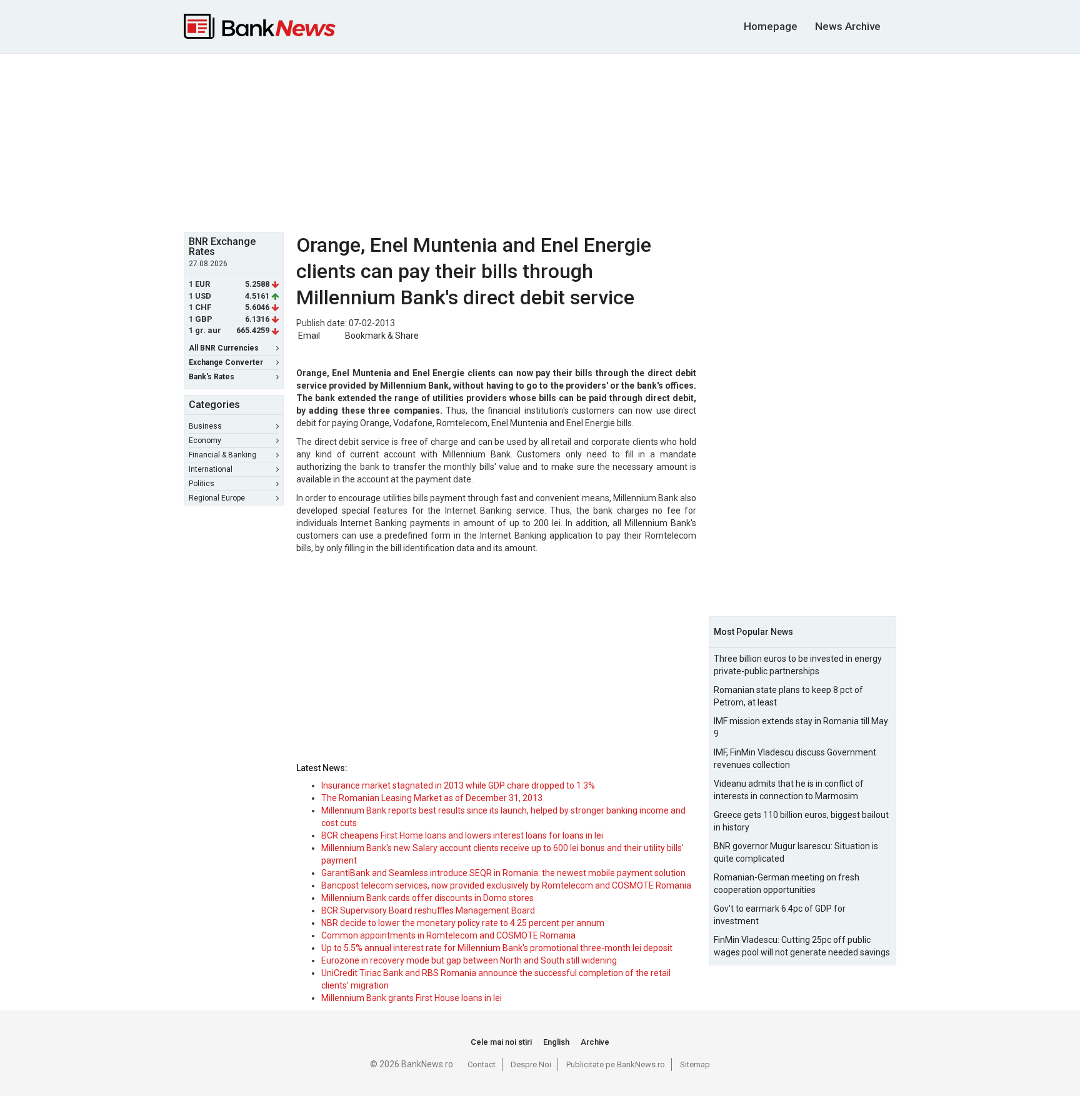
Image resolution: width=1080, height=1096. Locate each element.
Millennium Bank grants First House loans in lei (411, 998)
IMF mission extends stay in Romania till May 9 (801, 727)
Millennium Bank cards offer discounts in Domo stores (427, 898)
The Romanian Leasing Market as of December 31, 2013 (431, 798)
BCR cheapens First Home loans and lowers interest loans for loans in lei (462, 835)
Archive (595, 1042)
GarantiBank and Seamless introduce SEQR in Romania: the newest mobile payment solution (503, 873)
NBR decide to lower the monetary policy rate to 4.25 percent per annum (462, 923)
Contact (482, 1064)
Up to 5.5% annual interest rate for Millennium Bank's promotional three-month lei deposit (496, 948)
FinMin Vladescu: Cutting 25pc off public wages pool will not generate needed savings (802, 946)
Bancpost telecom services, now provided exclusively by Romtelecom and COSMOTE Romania (506, 885)
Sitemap (695, 1064)
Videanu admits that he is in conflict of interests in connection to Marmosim (789, 790)
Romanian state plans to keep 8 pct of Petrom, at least (788, 696)
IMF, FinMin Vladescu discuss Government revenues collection (795, 758)
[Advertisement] (540, 141)
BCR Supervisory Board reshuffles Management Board (428, 910)
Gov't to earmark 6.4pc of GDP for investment (780, 915)
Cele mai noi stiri (501, 1042)
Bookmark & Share (382, 336)
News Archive (848, 26)
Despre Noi (531, 1064)
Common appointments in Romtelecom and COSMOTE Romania (448, 935)
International (210, 469)
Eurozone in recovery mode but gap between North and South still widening (469, 960)
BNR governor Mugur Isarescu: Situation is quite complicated (796, 852)
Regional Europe (217, 498)
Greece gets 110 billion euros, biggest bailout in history (801, 821)
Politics (201, 483)
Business (205, 426)
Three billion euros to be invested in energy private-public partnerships (798, 665)
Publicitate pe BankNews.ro (615, 1064)
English (556, 1042)
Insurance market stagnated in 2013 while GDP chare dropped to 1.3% (458, 785)
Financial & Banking (222, 455)
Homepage (771, 26)
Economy (205, 440)
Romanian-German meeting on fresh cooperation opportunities (786, 883)
